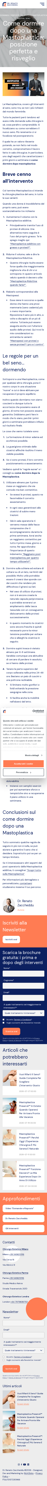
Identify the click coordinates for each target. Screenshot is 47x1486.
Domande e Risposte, (10, 15)
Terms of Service (15, 1040)
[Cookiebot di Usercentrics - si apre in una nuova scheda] (33, 711)
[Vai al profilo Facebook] (21, 1464)
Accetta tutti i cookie (23, 763)
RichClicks (29, 1473)
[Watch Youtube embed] (23, 84)
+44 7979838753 (19, 1301)
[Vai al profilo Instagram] (19, 1464)
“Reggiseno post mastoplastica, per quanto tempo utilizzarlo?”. (25, 558)
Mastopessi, (26, 15)
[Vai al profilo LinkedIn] (28, 1464)
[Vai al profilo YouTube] (24, 1464)
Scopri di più (23, 1404)
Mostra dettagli (32, 755)
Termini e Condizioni (22, 1019)
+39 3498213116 (16, 1254)
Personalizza (22, 772)
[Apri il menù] (42, 4)
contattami (26, 883)
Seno (27, 18)
